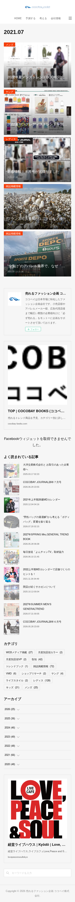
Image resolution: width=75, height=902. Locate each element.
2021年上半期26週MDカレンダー (41, 499)
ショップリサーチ (34, 673)
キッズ (12, 687)
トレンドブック (17, 666)
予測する (31, 18)
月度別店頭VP (16, 659)
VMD (11, 673)
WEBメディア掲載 (19, 652)
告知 (37, 659)
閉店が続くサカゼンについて (39, 586)
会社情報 (56, 18)
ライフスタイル (17, 680)
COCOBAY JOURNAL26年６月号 (42, 621)
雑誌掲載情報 (13, 186)
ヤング (9, 91)
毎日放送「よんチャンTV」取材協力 (43, 552)
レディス (11, 139)
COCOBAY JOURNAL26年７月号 (42, 482)
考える (43, 18)
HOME (18, 18)
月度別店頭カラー (50, 652)
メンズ (9, 44)
